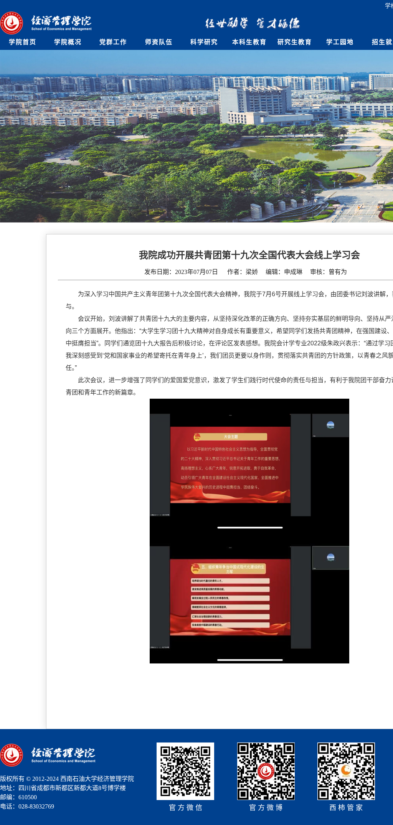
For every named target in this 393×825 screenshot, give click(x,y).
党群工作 (113, 42)
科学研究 (204, 42)
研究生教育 (294, 42)
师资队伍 (159, 42)
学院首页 (22, 42)
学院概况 (68, 42)
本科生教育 (249, 42)
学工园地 (340, 42)
